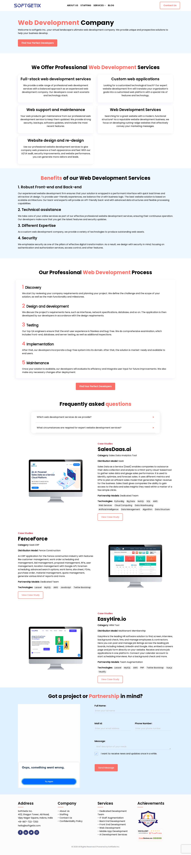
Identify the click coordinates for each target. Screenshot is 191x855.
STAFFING (85, 5)
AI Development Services (113, 834)
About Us (64, 811)
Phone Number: (143, 723)
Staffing (64, 814)
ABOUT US (72, 5)
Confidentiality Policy (71, 821)
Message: (100, 741)
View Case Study (110, 517)
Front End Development (112, 824)
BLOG (111, 5)
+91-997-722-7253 (28, 821)
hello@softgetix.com (29, 825)
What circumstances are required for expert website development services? (79, 427)
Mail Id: (98, 723)
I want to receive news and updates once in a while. (129, 753)
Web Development (109, 827)
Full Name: (100, 705)
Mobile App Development (113, 831)
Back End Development (112, 821)
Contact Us (169, 5)
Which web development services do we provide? (64, 417)
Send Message (106, 767)
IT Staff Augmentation (111, 817)
